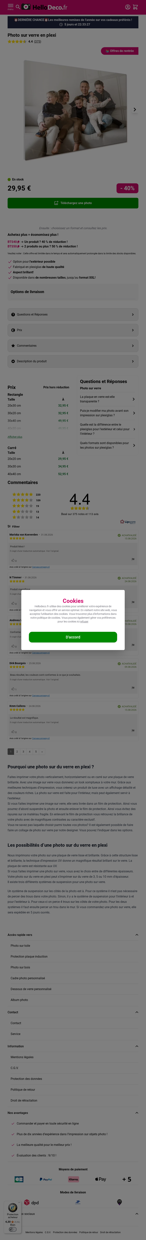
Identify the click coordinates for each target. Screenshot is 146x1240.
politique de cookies (48, 617)
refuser (84, 621)
